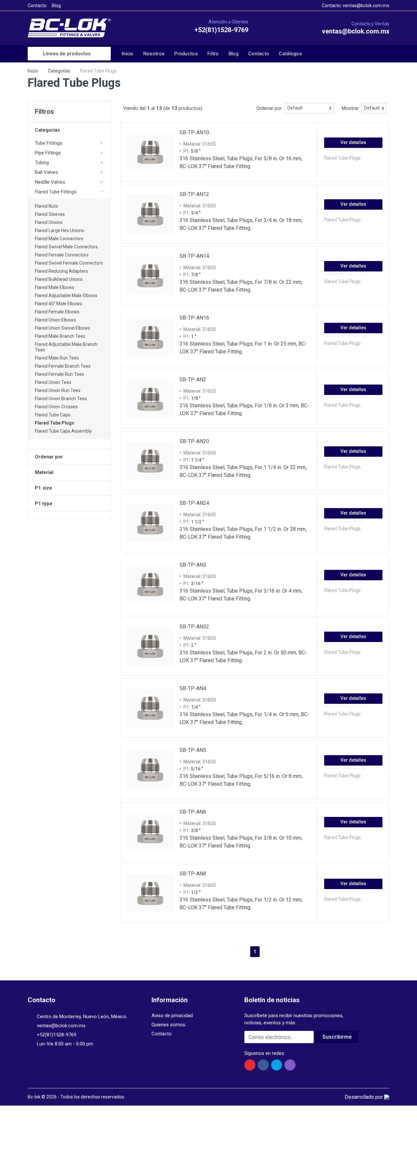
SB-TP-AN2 (193, 379)
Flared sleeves (50, 214)
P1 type (43, 503)
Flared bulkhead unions (59, 279)
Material (44, 472)
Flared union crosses (56, 406)
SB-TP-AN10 (194, 132)
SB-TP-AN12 (194, 194)
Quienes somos (168, 1025)
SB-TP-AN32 (194, 626)
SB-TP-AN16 (194, 318)
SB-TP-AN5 (193, 750)
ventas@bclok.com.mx (366, 5)
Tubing (42, 162)
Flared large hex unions (59, 230)
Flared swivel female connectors (69, 263)
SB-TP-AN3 (193, 565)
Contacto (37, 5)
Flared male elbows (54, 287)
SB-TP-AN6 (193, 812)
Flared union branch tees (61, 398)
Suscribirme (337, 1037)
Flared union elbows (55, 319)
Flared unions (49, 222)
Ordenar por (49, 457)
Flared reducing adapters (61, 271)
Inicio (33, 70)
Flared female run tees (59, 374)
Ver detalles (353, 142)
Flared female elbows (57, 311)
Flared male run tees (57, 358)
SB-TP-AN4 (193, 688)
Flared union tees (53, 382)
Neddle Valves (50, 182)
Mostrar (350, 108)
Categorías (59, 70)
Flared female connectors (62, 254)
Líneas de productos (67, 54)
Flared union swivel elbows (62, 328)
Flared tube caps (52, 414)
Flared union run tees (57, 390)
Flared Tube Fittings (56, 192)
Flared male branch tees (60, 336)
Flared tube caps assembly (63, 431)
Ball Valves (46, 172)
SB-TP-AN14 (194, 256)
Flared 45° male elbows (58, 303)
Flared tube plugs (54, 423)
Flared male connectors (59, 238)
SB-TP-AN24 (194, 503)
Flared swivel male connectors (66, 246)
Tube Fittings (48, 143)
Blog (56, 5)
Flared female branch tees (63, 366)
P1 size (43, 488)
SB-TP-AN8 (193, 874)
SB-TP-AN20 (194, 441)
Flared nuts (46, 206)
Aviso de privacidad (172, 1015)
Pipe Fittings (48, 153)
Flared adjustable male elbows (66, 295)
